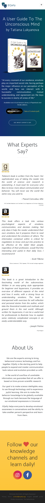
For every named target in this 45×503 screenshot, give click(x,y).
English (29, 496)
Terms (10, 496)
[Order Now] (15, 111)
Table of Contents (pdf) (31, 111)
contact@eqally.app (19, 496)
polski (41, 496)
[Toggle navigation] (41, 4)
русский (35, 496)
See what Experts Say (22, 122)
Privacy (4, 496)
